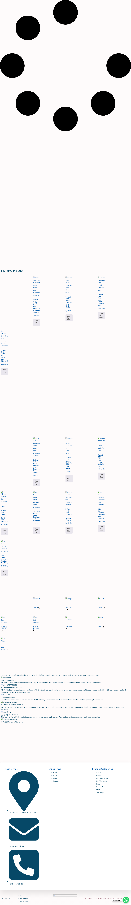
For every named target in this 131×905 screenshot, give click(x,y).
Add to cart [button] (36, 322)
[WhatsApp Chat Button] (126, 900)
